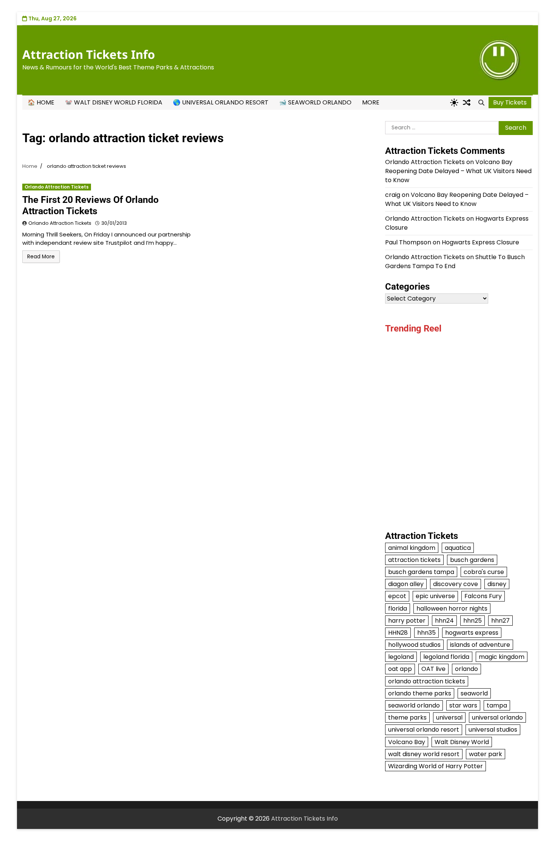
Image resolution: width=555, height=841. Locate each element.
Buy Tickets (510, 102)
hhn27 (500, 620)
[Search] (481, 102)
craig (392, 194)
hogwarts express (471, 632)
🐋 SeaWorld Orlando (315, 102)
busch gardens (472, 560)
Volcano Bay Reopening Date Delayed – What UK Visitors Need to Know (458, 171)
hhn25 (472, 620)
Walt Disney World (462, 742)
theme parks (407, 717)
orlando (466, 669)
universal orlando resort (423, 729)
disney (496, 584)
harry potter (407, 620)
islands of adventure (480, 644)
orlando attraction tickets (426, 681)
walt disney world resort (423, 754)
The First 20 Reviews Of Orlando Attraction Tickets (90, 205)
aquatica (458, 547)
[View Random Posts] (466, 102)
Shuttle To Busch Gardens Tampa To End (455, 261)
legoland (401, 656)
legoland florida (446, 656)
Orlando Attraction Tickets (57, 187)
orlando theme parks (419, 693)
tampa (497, 705)
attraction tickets (414, 560)
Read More (41, 256)
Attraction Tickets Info (88, 54)
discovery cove (455, 584)
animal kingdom (411, 547)
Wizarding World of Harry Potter (435, 766)
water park (485, 754)
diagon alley (406, 584)
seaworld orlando (414, 705)
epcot (397, 596)
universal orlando (497, 717)
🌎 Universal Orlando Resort (220, 102)
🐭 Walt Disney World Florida (113, 102)
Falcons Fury (483, 596)
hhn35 (426, 632)
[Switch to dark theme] (454, 102)
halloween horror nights (451, 608)
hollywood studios (414, 644)
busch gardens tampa (421, 572)
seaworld (474, 693)
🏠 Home (41, 102)
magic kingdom (501, 656)
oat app (400, 669)
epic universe (435, 596)
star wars (463, 705)
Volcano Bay (406, 742)
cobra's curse (484, 572)
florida (397, 608)
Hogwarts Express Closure (480, 242)
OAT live (433, 669)
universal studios (493, 729)
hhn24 (444, 620)
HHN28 (398, 632)
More (370, 102)
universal (449, 717)
